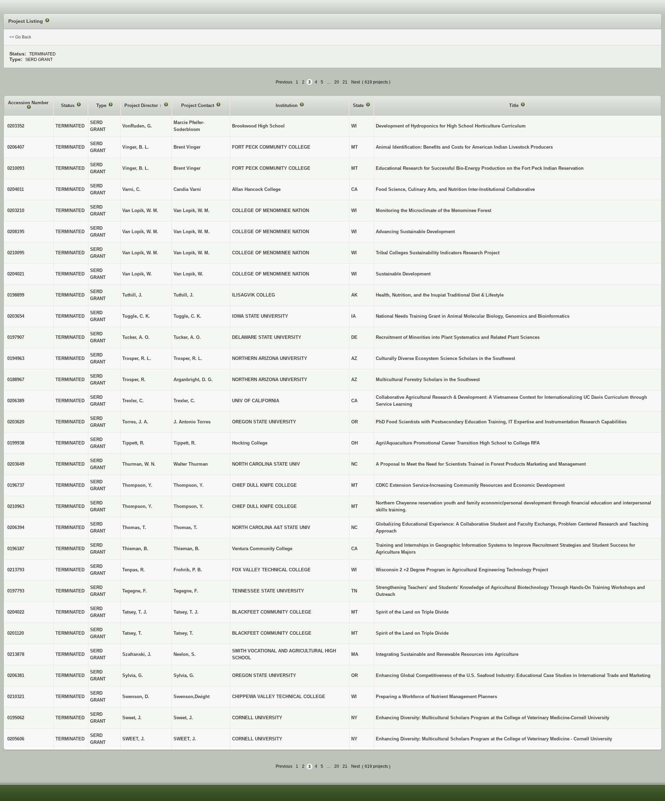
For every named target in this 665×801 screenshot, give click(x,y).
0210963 (15, 506)
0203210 (15, 210)
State (359, 105)
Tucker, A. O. (187, 337)
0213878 (15, 654)
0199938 (15, 443)
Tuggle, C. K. (187, 316)
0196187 (15, 548)
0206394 (15, 527)
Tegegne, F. (186, 590)
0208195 (15, 231)
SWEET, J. (185, 738)
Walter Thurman (191, 464)
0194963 (15, 358)
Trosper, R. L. (188, 358)
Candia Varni (187, 189)
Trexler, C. (184, 400)
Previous (284, 82)
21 (345, 82)
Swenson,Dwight (192, 696)
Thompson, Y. (189, 485)
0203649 (15, 464)
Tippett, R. (185, 443)
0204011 (15, 189)
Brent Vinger (187, 147)
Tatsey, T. (183, 633)
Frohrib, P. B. (188, 569)
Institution (287, 105)
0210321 (15, 696)
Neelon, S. (185, 654)
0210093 (15, 168)
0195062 (15, 717)
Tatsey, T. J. (186, 612)
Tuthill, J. (184, 295)
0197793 (15, 590)
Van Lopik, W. (188, 273)
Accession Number (28, 102)
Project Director (141, 105)
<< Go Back (20, 37)
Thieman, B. (187, 548)
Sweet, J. (183, 717)
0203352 (15, 126)
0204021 (15, 273)
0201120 (15, 633)
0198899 (15, 295)
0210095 (15, 252)
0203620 (15, 421)
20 (336, 82)
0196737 (15, 485)
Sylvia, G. (184, 675)
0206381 (15, 675)
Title (514, 105)
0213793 (15, 569)
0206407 (15, 147)
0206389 (15, 400)
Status (68, 105)
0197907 (15, 337)
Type (102, 105)
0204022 (15, 612)
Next (355, 82)
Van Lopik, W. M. (192, 210)
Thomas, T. (185, 527)
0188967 (15, 379)
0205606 (15, 738)
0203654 (15, 316)
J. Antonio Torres (192, 421)
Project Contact (198, 105)
